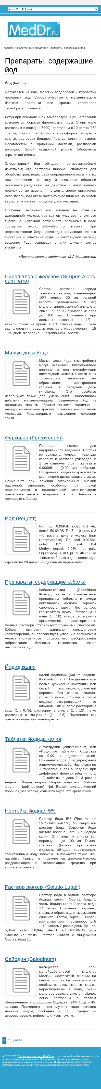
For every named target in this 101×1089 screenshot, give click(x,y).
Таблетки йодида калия (33, 739)
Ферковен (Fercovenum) (34, 437)
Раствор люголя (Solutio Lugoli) (42, 887)
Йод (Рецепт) (21, 518)
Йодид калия (20, 667)
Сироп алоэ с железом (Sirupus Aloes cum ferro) (50, 279)
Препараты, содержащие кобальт (45, 582)
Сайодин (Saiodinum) (30, 959)
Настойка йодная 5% (30, 811)
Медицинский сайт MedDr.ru (36, 1056)
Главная (7, 47)
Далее (17, 1040)
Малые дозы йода (27, 352)
